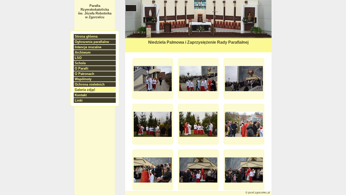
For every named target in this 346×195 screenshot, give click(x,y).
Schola (80, 63)
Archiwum (83, 52)
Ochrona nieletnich (90, 84)
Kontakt (81, 95)
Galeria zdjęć (85, 90)
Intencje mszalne (88, 47)
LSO (78, 58)
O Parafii (81, 68)
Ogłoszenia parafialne (92, 42)
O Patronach (84, 74)
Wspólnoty (83, 79)
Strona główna (86, 36)
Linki (79, 100)
